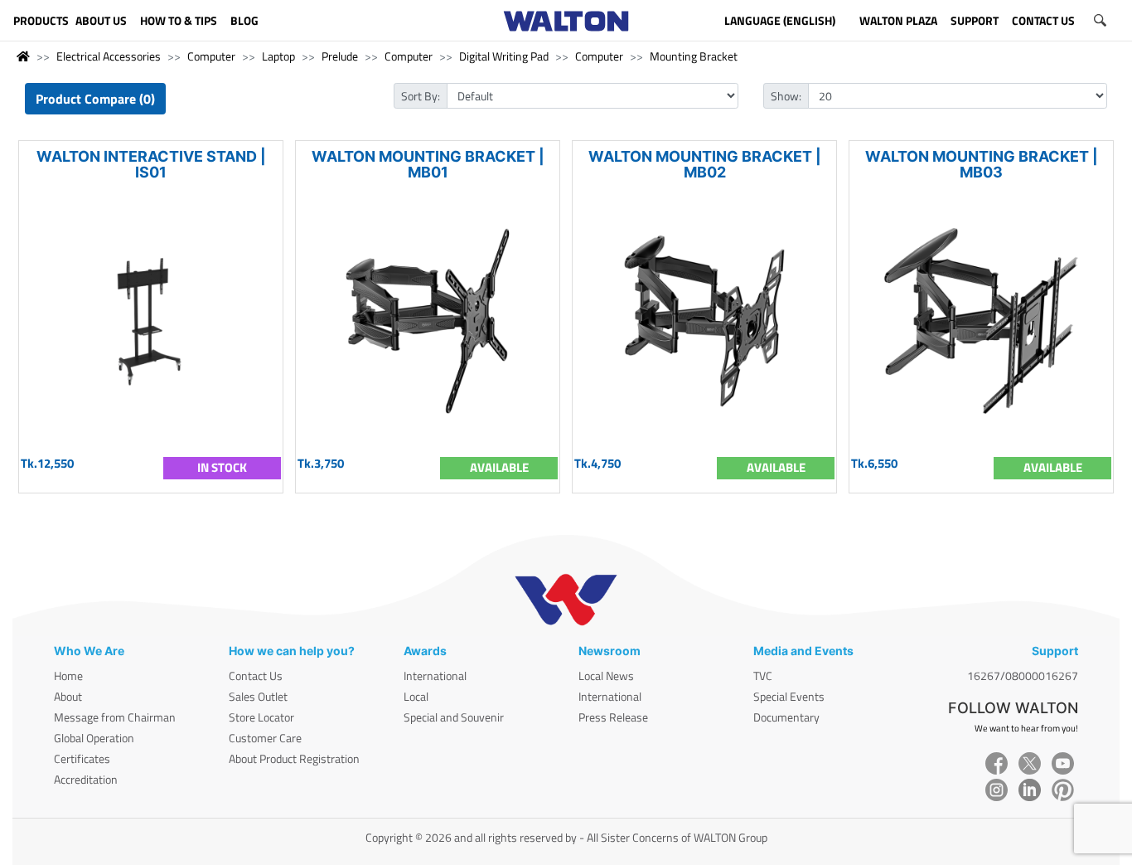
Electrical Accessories (108, 56)
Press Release (613, 717)
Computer (211, 56)
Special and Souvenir (454, 717)
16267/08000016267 (1022, 675)
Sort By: (420, 95)
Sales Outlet (258, 696)
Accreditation (86, 779)
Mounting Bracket (694, 56)
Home (68, 675)
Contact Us (256, 675)
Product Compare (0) (95, 99)
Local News (606, 675)
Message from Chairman (115, 717)
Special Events (789, 696)
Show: (786, 95)
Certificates (82, 758)
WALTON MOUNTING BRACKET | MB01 (428, 164)
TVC (762, 675)
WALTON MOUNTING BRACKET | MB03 (981, 164)
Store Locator (261, 717)
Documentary (786, 717)
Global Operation (94, 737)
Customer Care (265, 737)
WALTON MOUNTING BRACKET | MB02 (704, 164)
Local (416, 696)
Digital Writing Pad (504, 56)
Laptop (278, 56)
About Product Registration (294, 758)
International (435, 675)
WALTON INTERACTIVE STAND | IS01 (151, 164)
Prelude (340, 56)
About (68, 696)
